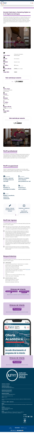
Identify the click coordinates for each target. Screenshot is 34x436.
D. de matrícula (16, 309)
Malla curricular (16, 308)
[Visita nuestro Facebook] (25, 416)
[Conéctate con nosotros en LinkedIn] (26, 416)
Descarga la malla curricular (12, 291)
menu (32, 3)
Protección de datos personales (14, 404)
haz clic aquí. (28, 269)
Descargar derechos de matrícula (24, 292)
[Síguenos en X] (23, 416)
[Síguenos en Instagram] (30, 416)
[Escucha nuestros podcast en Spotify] (31, 416)
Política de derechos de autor (6, 404)
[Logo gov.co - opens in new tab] (13, 430)
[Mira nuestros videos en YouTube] (28, 416)
